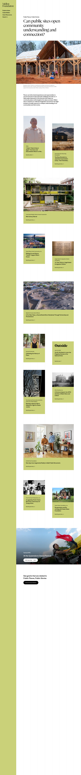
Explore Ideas (6, 10)
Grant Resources (7, 15)
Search (5, 17)
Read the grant (59, 164)
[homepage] (8, 5)
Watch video (31, 560)
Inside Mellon (6, 12)
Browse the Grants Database (30, 582)
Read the (29, 155)
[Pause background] (41, 139)
